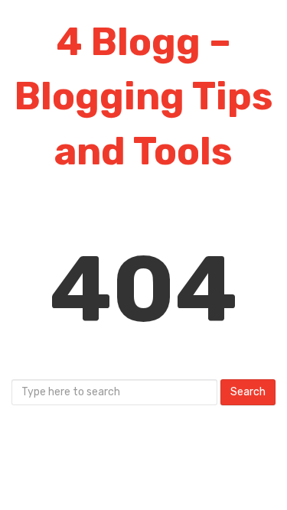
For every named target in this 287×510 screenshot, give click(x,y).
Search (248, 391)
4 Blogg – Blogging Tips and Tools (144, 96)
